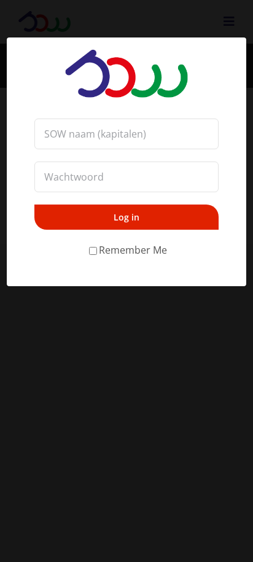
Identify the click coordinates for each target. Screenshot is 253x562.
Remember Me (133, 250)
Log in (126, 217)
